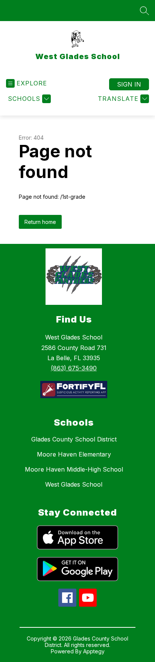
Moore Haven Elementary (74, 454)
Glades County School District (74, 439)
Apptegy (94, 651)
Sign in (129, 84)
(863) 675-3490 (74, 368)
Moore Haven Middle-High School (74, 469)
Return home (40, 222)
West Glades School (73, 484)
